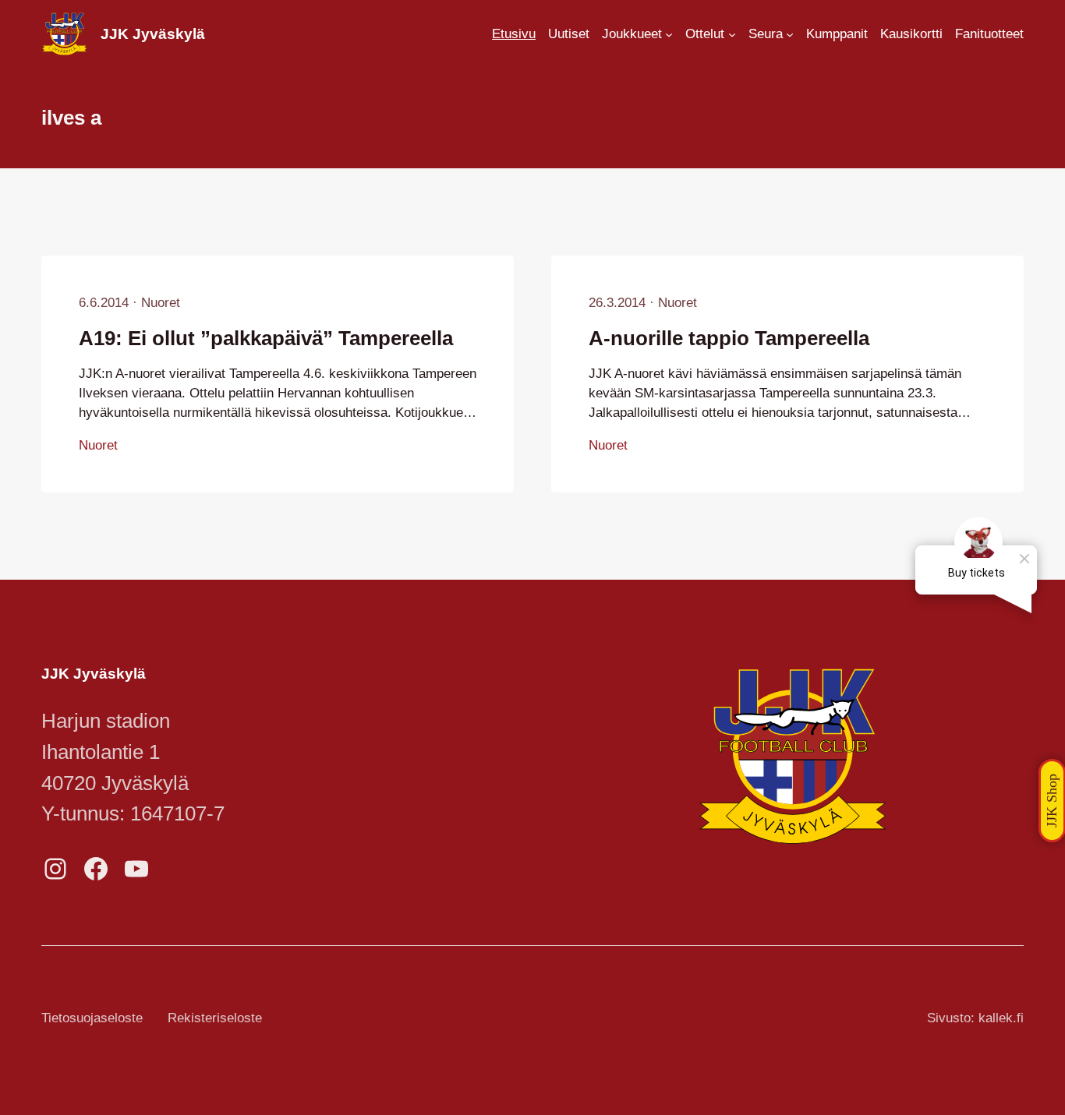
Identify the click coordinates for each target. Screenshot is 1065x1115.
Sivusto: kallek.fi (975, 1018)
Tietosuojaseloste (92, 1018)
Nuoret (160, 302)
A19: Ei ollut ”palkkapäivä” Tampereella (266, 338)
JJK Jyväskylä (153, 34)
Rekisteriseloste (215, 1018)
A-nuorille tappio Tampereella (729, 338)
